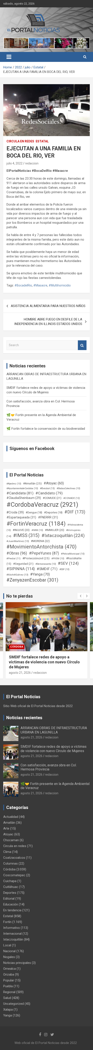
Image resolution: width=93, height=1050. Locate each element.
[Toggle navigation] (8, 57)
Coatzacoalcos (14, 858)
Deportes (9, 893)
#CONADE (71, 498)
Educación (10, 904)
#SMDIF (47, 569)
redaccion (31, 163)
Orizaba (8, 974)
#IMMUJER (54, 530)
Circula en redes (20, 141)
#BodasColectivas (68, 488)
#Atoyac (54, 483)
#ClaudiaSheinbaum (23, 498)
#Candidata (20, 493)
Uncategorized (13, 1004)
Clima (7, 852)
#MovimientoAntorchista (41, 547)
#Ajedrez (13, 483)
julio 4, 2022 (14, 163)
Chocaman (11, 840)
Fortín (15, 646)
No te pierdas (19, 596)
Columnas (10, 863)
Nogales (9, 957)
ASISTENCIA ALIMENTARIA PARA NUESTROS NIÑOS (48, 306)
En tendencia (12, 910)
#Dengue (34, 512)
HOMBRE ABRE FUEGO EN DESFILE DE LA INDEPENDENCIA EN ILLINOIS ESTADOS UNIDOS (48, 321)
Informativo (11, 928)
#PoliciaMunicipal (73, 553)
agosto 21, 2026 (20, 667)
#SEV (68, 563)
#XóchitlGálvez (17, 574)
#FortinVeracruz (36, 523)
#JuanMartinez (17, 541)
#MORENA (40, 541)
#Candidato (49, 493)
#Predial (13, 558)
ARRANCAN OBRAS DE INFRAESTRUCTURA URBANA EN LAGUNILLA (54, 730)
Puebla (8, 986)
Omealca (9, 969)
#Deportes (53, 512)
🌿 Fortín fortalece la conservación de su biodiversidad (45, 429)
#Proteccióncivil (36, 558)
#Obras (16, 553)
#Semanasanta (45, 564)
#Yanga (40, 574)
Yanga (7, 1015)
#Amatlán (32, 483)
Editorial (8, 898)
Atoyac (8, 834)
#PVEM (57, 558)
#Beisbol (47, 488)
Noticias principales (17, 963)
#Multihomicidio (60, 285)
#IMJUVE (21, 530)
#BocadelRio (23, 285)
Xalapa (8, 1009)
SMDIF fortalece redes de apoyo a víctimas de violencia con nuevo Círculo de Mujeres (54, 748)
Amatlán (9, 823)
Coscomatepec (14, 875)
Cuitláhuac (10, 887)
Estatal (42, 141)
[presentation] (80, 596)
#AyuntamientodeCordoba (22, 488)
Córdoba (9, 869)
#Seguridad (23, 563)
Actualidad (10, 817)
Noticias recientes (24, 717)
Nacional (9, 951)
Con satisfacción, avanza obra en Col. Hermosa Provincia (49, 767)
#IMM (37, 530)
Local (7, 945)
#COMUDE (52, 498)
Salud (7, 998)
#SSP (64, 569)
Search (82, 345)
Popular (8, 980)
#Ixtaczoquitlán (63, 535)
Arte (6, 828)
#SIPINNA (20, 568)
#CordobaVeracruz (42, 504)
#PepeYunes (44, 553)
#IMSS (26, 535)
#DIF (74, 512)
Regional (9, 992)
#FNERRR (48, 517)
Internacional (12, 934)
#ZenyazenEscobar (32, 580)
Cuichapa (9, 881)
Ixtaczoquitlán (13, 939)
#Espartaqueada (21, 517)
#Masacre (40, 285)
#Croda (15, 512)
